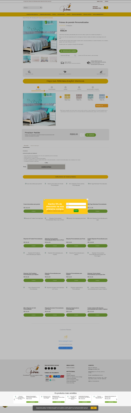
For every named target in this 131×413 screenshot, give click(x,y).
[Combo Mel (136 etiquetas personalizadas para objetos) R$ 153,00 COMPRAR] (72, 402)
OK (93, 407)
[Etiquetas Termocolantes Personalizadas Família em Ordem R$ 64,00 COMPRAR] (20, 402)
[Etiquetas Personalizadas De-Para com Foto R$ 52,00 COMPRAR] (99, 402)
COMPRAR (32, 402)
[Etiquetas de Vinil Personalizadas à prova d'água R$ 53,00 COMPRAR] (46, 402)
